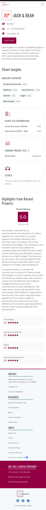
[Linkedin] (17, 500)
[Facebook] (23, 500)
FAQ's (10, 438)
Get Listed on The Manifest (19, 472)
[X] (28, 500)
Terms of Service (15, 453)
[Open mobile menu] (42, 4)
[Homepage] (5, 4)
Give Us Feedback (15, 392)
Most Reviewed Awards (17, 482)
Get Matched (13, 407)
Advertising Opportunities (19, 477)
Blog (10, 412)
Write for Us (13, 443)
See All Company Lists (17, 403)
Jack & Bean (23, 15)
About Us (12, 433)
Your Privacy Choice (15, 457)
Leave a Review (14, 417)
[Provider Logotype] (6, 15)
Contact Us (13, 387)
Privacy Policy (14, 448)
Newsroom (12, 422)
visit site (9, 41)
